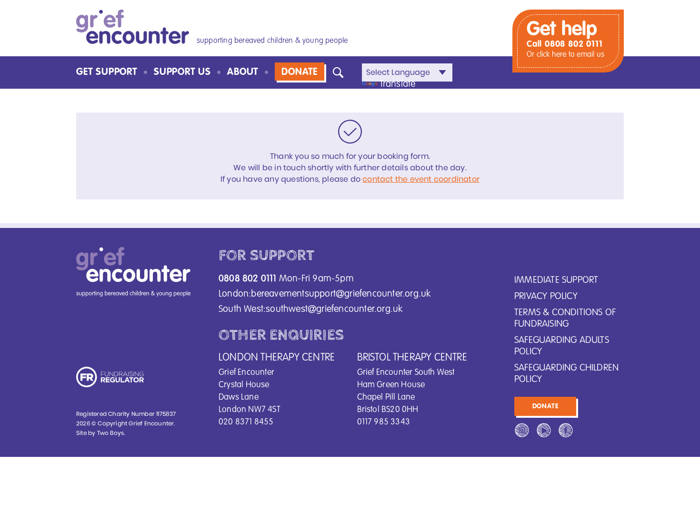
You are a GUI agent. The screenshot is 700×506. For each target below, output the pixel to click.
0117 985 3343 (383, 422)
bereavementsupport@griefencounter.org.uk (340, 294)
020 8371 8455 (246, 422)
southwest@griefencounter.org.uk (334, 309)
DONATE (299, 72)
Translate (398, 84)
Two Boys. (111, 433)
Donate (545, 406)
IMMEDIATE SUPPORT (556, 280)
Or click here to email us (565, 55)
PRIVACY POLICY (546, 296)
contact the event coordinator (421, 179)
